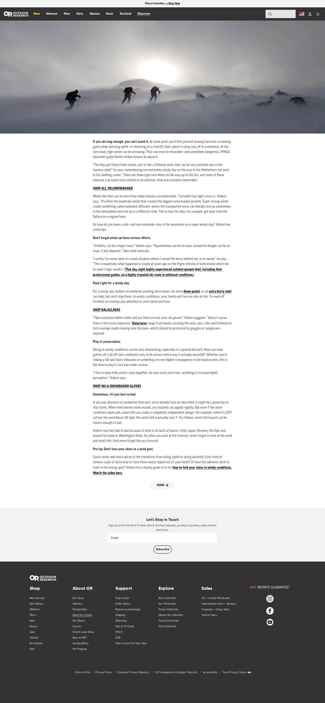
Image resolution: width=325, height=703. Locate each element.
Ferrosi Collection (169, 621)
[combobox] (281, 14)
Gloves (34, 626)
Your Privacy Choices (235, 672)
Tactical (34, 638)
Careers (77, 626)
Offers (119, 632)
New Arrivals (37, 598)
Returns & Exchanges (128, 609)
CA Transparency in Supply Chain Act (176, 672)
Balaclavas (139, 323)
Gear (32, 632)
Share (160, 485)
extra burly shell (220, 291)
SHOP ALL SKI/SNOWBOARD (113, 188)
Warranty (121, 621)
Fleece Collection (168, 609)
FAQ (117, 638)
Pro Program (80, 649)
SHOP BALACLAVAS (106, 310)
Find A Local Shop (83, 632)
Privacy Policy (104, 672)
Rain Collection (167, 598)
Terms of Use (83, 672)
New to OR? (80, 638)
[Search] (259, 14)
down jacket (192, 291)
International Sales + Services (218, 604)
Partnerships (80, 609)
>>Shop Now (173, 3)
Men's (33, 615)
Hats (32, 621)
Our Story (78, 598)
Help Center (122, 598)
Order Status (122, 604)
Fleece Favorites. (155, 3)
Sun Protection (167, 604)
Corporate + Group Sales (215, 609)
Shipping (120, 615)
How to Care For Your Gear (131, 643)
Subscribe (162, 549)
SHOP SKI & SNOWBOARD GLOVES (117, 386)
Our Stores (79, 621)
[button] (317, 14)
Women (52, 13)
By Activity (36, 643)
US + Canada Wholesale (215, 598)
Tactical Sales (209, 615)
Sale (32, 649)
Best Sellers (37, 604)
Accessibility (210, 672)
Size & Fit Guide (124, 626)
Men (67, 13)
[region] (162, 3)
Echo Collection (168, 626)
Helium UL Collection (171, 615)
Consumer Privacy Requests (133, 672)
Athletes (78, 604)
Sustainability (81, 643)
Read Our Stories (82, 615)
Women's (35, 609)
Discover (143, 13)
